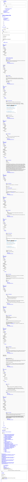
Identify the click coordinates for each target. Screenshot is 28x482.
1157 (5, 90)
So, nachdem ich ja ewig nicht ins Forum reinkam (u (8, 457)
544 (4, 178)
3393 (5, 372)
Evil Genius (4, 397)
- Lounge (5, 451)
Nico (2, 458)
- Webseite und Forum (6, 448)
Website (5, 157)
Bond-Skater (4, 256)
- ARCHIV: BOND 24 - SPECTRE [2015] (9, 447)
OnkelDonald (4, 175)
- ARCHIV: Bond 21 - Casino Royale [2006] (9, 445)
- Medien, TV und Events (7, 441)
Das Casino (5, 19)
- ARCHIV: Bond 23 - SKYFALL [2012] (9, 446)
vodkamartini (4, 142)
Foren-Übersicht (5, 18)
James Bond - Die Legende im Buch (8, 437)
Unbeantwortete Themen (9, 8)
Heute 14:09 (4, 458)
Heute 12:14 (6, 463)
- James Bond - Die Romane (7, 438)
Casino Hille (3, 463)
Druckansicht (6, 42)
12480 (5, 145)
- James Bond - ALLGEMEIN (7, 436)
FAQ (4, 466)
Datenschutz (5, 467)
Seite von (4, 427)
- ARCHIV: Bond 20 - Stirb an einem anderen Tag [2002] (11, 444)
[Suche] (4, 3)
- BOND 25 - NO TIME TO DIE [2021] (9, 435)
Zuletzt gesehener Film (6, 15)
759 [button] (4, 25)
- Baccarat (5, 450)
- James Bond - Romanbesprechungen (8, 439)
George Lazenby (4, 87)
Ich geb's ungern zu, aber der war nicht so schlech (7, 460)
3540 (5, 200)
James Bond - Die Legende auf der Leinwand (9, 434)
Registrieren (5, 1)
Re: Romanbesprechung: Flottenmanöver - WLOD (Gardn (8, 454)
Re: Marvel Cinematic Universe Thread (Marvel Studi (8, 459)
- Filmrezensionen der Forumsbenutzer (8, 443)
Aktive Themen (8, 9)
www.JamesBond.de (6, 465)
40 (4, 68)
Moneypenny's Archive (6, 442)
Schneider (4, 65)
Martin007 (4, 45)
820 (4, 259)
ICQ (4, 97)
